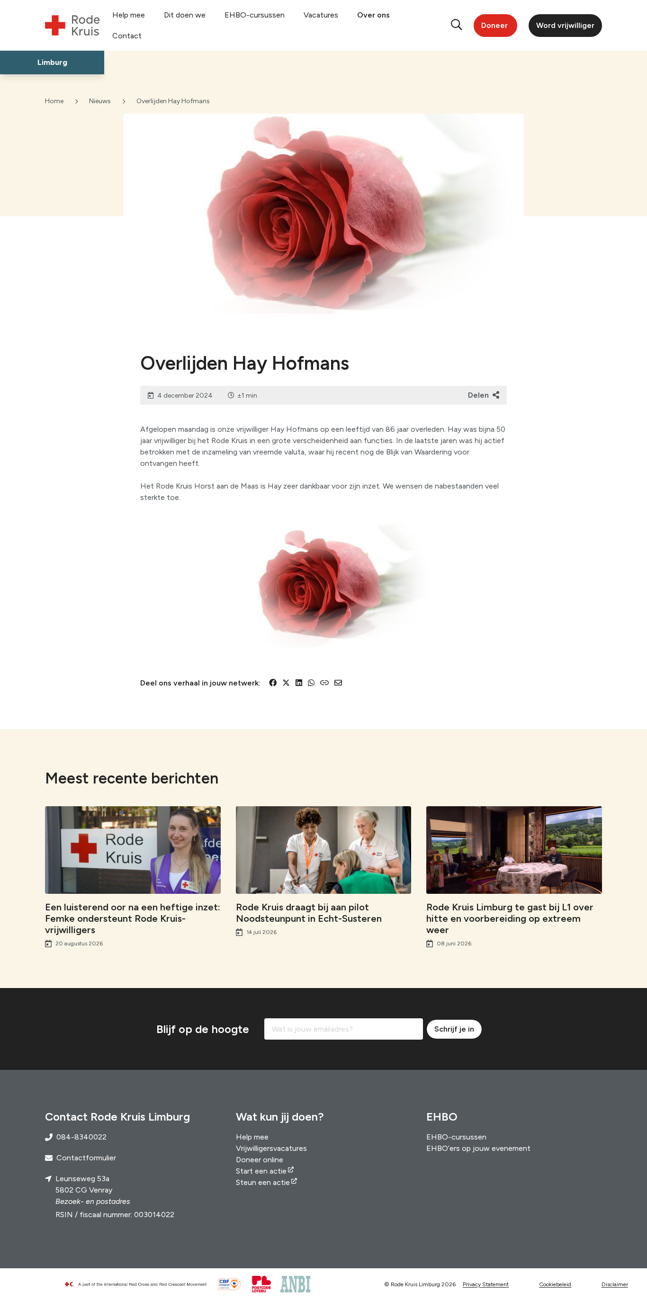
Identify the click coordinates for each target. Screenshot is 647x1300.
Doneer (494, 25)
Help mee (128, 14)
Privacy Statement (486, 1284)
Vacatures (321, 14)
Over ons (373, 14)
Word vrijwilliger (565, 25)
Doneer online (259, 1159)
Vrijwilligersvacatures (271, 1148)
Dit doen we (185, 14)
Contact (127, 35)
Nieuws (100, 101)
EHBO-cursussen (255, 14)
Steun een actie (263, 1182)
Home (54, 101)
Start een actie (261, 1170)
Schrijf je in (454, 1028)
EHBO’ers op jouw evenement (478, 1148)
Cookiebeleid (555, 1284)
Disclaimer (615, 1284)
